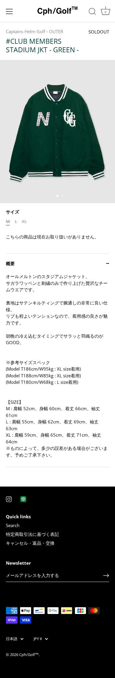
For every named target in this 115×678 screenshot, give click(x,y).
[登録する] (106, 575)
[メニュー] (9, 11)
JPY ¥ (38, 639)
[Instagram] (9, 499)
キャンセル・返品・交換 (30, 543)
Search (12, 525)
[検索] (92, 12)
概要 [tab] (10, 263)
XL (24, 221)
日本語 (11, 639)
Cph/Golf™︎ (29, 654)
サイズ (12, 211)
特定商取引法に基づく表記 (32, 534)
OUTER (56, 31)
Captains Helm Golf (25, 31)
